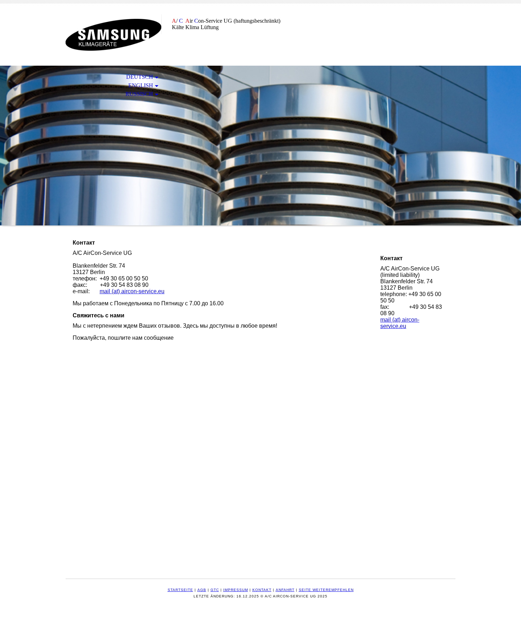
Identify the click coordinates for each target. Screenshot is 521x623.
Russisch (139, 94)
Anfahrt (285, 590)
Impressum (235, 590)
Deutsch (139, 77)
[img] (113, 34)
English (140, 85)
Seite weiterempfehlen (326, 590)
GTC (215, 590)
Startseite (180, 590)
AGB (201, 590)
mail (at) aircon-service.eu (132, 291)
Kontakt (261, 590)
